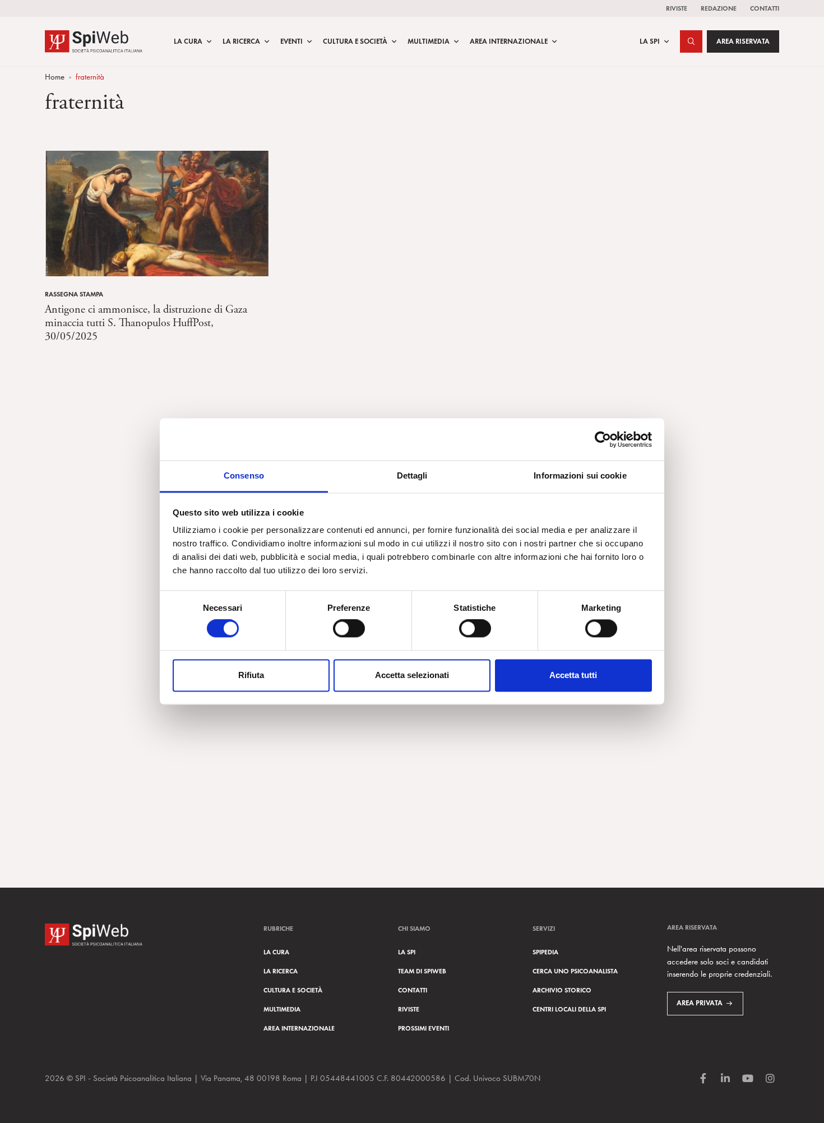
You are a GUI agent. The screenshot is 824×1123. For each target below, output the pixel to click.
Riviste (676, 8)
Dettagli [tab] (412, 475)
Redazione (719, 8)
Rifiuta (251, 675)
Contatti (764, 8)
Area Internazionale (509, 41)
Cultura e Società (355, 41)
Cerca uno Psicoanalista (575, 971)
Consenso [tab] (244, 475)
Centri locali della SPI (569, 1009)
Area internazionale (299, 1028)
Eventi (291, 41)
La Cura (188, 41)
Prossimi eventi (423, 1028)
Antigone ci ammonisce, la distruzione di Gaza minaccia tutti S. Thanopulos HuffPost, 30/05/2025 (146, 323)
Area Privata (700, 1003)
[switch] (349, 629)
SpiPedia (545, 952)
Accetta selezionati (412, 675)
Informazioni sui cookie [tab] (580, 475)
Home (54, 77)
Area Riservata (743, 41)
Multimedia (429, 41)
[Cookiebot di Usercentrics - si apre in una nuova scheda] (603, 439)
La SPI (650, 41)
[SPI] (93, 40)
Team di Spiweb (422, 971)
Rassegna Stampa (74, 294)
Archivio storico (562, 990)
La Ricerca (241, 41)
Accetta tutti (573, 675)
